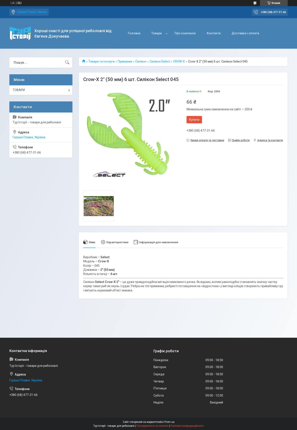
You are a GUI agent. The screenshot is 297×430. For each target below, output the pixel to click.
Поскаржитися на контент (153, 425)
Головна (134, 33)
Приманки (125, 61)
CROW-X (179, 61)
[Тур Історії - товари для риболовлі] (20, 33)
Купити (194, 119)
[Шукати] (67, 62)
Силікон (140, 61)
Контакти (214, 33)
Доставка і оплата (245, 33)
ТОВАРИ (19, 90)
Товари (156, 33)
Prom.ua (169, 421)
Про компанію (185, 33)
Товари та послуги (101, 61)
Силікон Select (160, 61)
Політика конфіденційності (187, 425)
